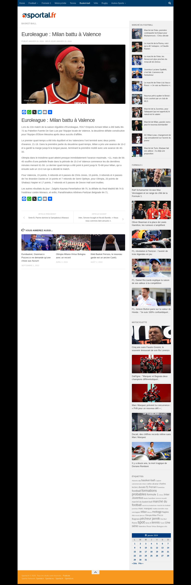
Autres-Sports (117, 3)
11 (151, 548)
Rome (134, 523)
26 (157, 556)
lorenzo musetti (161, 498)
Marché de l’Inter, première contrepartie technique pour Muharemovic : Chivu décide (156, 33)
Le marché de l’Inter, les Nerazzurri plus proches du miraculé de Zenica (155, 59)
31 (146, 560)
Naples (165, 512)
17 (146, 552)
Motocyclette (60, 3)
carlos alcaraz (153, 484)
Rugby (105, 3)
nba (133, 515)
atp (139, 481)
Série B (148, 523)
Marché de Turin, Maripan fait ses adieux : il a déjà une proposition (156, 151)
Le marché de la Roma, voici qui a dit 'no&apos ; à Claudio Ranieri (156, 46)
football (136, 490)
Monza (149, 512)
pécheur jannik (150, 518)
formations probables (144, 492)
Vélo (96, 3)
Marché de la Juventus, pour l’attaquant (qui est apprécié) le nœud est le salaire (157, 111)
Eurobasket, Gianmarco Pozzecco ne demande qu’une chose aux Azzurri (36, 257)
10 (146, 548)
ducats (142, 487)
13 (162, 548)
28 (168, 556)
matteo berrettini (158, 508)
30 (140, 560)
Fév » (141, 563)
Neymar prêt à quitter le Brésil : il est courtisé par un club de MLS (157, 98)
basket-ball (29, 23)
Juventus (137, 498)
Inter (166, 494)
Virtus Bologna (158, 526)
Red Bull (163, 519)
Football (32, 3)
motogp (157, 511)
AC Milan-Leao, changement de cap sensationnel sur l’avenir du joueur (157, 138)
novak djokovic (140, 515)
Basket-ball (85, 3)
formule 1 (153, 494)
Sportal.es (69, 578)
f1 (147, 486)
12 (157, 548)
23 (140, 556)
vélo (165, 526)
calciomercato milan (139, 484)
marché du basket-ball (142, 502)
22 (135, 556)
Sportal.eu (49, 578)
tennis (156, 522)
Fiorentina (160, 487)
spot (141, 522)
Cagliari (158, 480)
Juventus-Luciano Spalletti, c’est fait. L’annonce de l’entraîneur (155, 72)
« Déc (134, 563)
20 (162, 552)
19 (157, 552)
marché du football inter (149, 505)
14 (168, 548)
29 (135, 560)
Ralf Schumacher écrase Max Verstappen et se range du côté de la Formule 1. (149, 193)
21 (168, 552)
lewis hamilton (149, 498)
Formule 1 (46, 3)
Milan (144, 511)
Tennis (73, 3)
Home (22, 3)
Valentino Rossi (145, 526)
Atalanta (135, 480)
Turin (162, 523)
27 (162, 556)
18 (151, 552)
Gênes (161, 495)
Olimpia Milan (151, 515)
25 (151, 556)
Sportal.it (40, 578)
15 (135, 552)
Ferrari (152, 487)
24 (146, 556)
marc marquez (145, 508)
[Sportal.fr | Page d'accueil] (39, 15)
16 (140, 552)
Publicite (66, 575)
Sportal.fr (59, 578)
